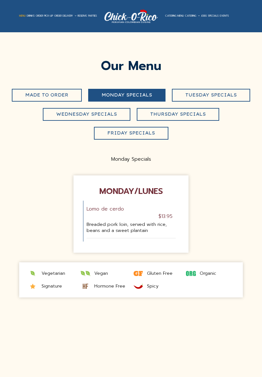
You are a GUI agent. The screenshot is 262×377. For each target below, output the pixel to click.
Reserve (82, 16)
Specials (213, 16)
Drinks (31, 16)
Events (224, 16)
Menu (22, 16)
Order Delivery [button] (64, 16)
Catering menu (174, 16)
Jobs (204, 16)
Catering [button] (191, 16)
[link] (131, 16)
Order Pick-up (44, 16)
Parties (92, 16)
